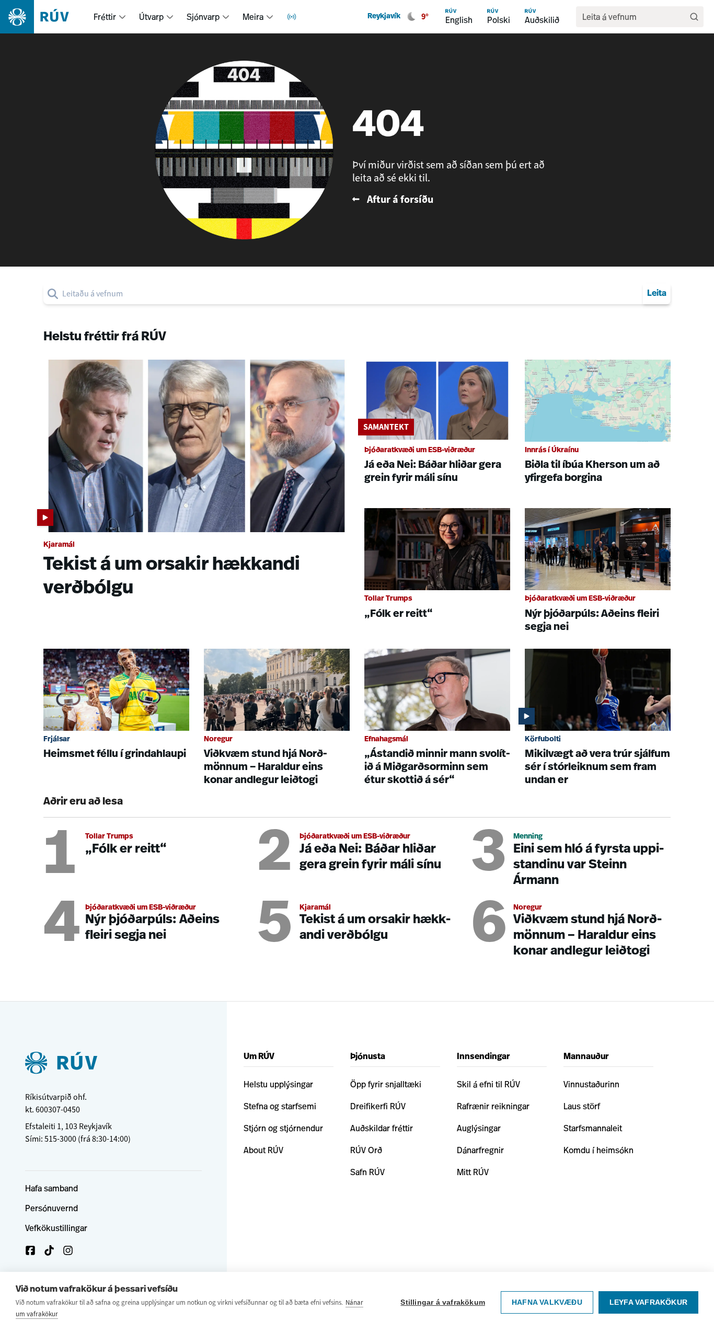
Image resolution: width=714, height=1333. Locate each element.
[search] (350, 293)
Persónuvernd (51, 1208)
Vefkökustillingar (56, 1228)
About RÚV (263, 1150)
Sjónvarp (203, 17)
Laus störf (581, 1106)
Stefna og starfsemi (280, 1106)
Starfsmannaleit (592, 1128)
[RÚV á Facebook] (30, 1250)
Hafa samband (51, 1188)
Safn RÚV (367, 1172)
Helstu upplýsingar (278, 1084)
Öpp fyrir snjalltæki (385, 1084)
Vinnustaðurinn (591, 1084)
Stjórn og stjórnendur (283, 1128)
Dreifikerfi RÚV (378, 1106)
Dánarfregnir (480, 1150)
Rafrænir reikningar (493, 1106)
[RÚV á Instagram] (68, 1250)
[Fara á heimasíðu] (43, 16)
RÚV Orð (366, 1150)
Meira (253, 17)
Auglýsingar (479, 1128)
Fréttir (105, 17)
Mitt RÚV (473, 1172)
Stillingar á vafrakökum (442, 1302)
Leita (656, 294)
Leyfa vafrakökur (648, 1302)
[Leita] (694, 17)
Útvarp (151, 17)
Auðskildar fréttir (381, 1128)
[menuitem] (122, 16)
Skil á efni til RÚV (488, 1084)
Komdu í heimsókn (598, 1150)
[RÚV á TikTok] (49, 1250)
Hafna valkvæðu (547, 1302)
